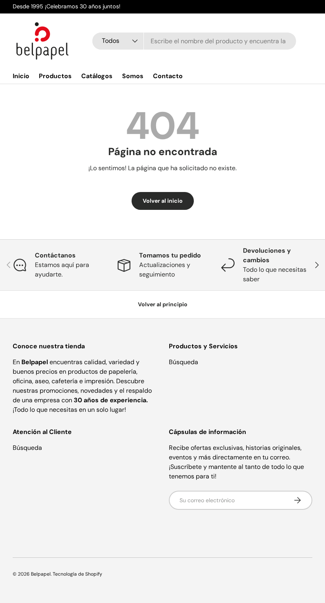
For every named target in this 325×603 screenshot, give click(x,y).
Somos (132, 76)
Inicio (21, 76)
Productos (55, 76)
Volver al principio (162, 304)
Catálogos (97, 76)
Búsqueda (183, 362)
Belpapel (41, 574)
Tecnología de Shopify (77, 574)
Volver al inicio (163, 200)
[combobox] (194, 41)
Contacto (168, 76)
